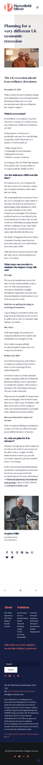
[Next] (32, 590)
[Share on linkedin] (27, 552)
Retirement (34, 621)
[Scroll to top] (38, 760)
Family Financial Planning (20, 623)
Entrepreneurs (22, 618)
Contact (7, 626)
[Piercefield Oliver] (17, 7)
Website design (32, 734)
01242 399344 (13, 691)
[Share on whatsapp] (32, 552)
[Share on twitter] (12, 552)
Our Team (8, 618)
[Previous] (10, 590)
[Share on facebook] (7, 552)
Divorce (20, 616)
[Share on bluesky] (7, 557)
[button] (37, 7)
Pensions (33, 613)
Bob (7, 737)
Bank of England (15, 237)
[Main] (22, 590)
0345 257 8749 (29, 691)
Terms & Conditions (18, 734)
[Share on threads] (17, 552)
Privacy (7, 734)
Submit (11, 669)
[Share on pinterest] (22, 552)
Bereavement (22, 613)
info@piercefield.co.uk (17, 486)
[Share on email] (12, 557)
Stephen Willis (11, 533)
